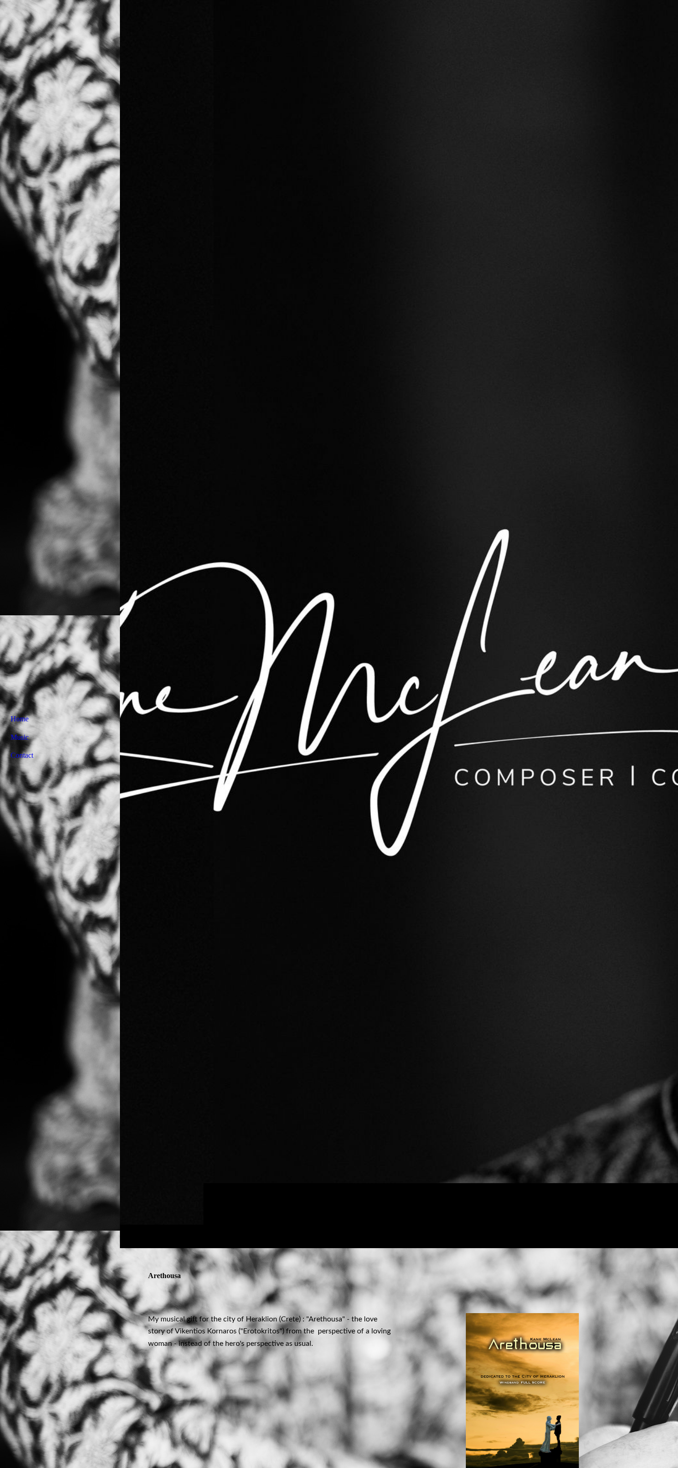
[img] (399, 624)
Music (20, 737)
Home (20, 719)
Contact (22, 755)
